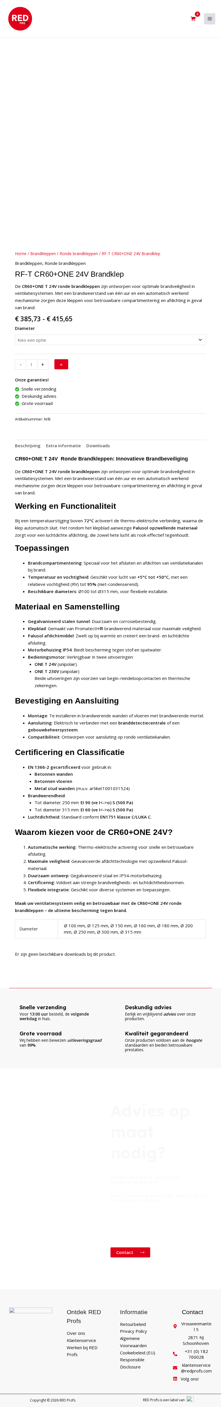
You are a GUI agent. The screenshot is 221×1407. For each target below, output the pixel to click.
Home (20, 253)
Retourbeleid (133, 1324)
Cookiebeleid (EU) (137, 1353)
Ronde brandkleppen (79, 253)
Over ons (76, 1333)
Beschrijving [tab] (28, 445)
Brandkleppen (43, 253)
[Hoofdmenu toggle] (209, 18)
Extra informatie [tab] (63, 445)
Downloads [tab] (98, 445)
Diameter (25, 328)
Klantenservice (81, 1340)
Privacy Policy (133, 1331)
